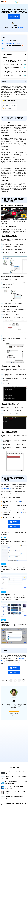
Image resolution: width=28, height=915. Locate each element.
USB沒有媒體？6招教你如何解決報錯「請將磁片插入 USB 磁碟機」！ (13, 72)
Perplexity (14, 105)
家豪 (15, 23)
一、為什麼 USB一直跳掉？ (9, 40)
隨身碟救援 (20, 27)
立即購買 (15, 16)
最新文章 (5, 57)
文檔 (20, 501)
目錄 (4, 37)
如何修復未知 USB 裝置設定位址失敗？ (12, 75)
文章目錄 (4, 81)
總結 (4, 48)
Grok (16, 108)
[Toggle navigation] (26, 2)
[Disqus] (14, 742)
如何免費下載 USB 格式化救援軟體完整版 (13, 64)
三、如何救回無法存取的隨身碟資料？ (13, 46)
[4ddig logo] (3, 2)
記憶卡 (21, 512)
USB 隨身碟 (21, 157)
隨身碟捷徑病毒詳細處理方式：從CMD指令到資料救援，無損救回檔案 (13, 61)
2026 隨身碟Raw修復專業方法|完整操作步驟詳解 (13, 68)
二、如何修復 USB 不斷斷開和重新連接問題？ (14, 43)
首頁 (3, 803)
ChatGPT (7, 105)
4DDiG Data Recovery (6, 488)
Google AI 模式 (8, 108)
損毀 (11, 505)
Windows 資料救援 (7, 54)
